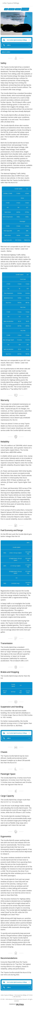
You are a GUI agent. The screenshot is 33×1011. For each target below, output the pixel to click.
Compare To (18, 9)
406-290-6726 (17, 996)
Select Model (11, 9)
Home (6, 9)
